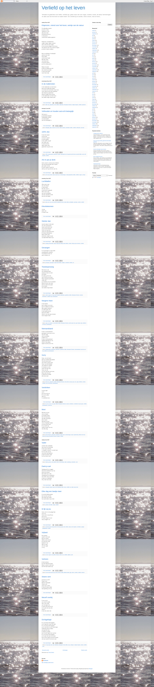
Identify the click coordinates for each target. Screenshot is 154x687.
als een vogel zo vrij (49, 554)
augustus (94, 33)
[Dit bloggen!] (57, 77)
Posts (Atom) (51, 652)
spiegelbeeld (44, 528)
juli (93, 35)
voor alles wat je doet (74, 487)
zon (73, 262)
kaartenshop (76, 434)
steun (65, 487)
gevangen (47, 262)
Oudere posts (84, 650)
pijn (75, 243)
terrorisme (78, 243)
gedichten (67, 295)
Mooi (43, 409)
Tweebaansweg (48, 267)
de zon (50, 403)
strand (67, 403)
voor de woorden (49, 383)
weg (51, 296)
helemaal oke (63, 154)
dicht (54, 644)
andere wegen (48, 295)
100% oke (45, 132)
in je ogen (53, 403)
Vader (44, 443)
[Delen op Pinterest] (62, 77)
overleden (79, 526)
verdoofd (67, 262)
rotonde (81, 295)
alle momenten (48, 434)
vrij (47, 350)
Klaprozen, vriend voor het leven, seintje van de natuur (63, 25)
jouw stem (64, 526)
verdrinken (71, 403)
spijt (77, 381)
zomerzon (50, 405)
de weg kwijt (47, 644)
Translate (99, 177)
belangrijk (47, 127)
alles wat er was (48, 202)
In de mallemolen (48, 84)
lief (49, 504)
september (94, 50)
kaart (72, 434)
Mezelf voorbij (47, 597)
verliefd (80, 104)
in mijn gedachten (69, 174)
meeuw (57, 554)
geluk (51, 127)
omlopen (72, 644)
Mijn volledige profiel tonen (47, 662)
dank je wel (55, 487)
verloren (82, 572)
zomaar (83, 174)
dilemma (56, 644)
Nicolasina (45, 660)
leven (55, 104)
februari (94, 42)
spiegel (82, 526)
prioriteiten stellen (69, 127)
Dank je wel (46, 466)
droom (62, 202)
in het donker (55, 323)
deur (51, 644)
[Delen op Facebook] (60, 77)
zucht (72, 554)
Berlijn (61, 243)
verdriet (47, 155)
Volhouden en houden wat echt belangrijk (58, 111)
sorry (75, 381)
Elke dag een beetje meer (52, 491)
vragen (80, 174)
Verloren (45, 559)
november (94, 47)
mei (93, 56)
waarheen (84, 104)
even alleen (50, 323)
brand (64, 243)
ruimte (60, 554)
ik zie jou (58, 526)
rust (63, 554)
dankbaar (59, 487)
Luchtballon (46, 181)
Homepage (65, 650)
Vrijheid (44, 532)
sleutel (82, 644)
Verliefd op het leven (63, 7)
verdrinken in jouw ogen (78, 403)
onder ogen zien (72, 323)
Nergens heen (47, 301)
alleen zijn (47, 104)
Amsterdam (51, 243)
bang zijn (58, 243)
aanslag (46, 243)
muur (69, 644)
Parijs (73, 243)
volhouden (78, 127)
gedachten (52, 104)
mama (69, 526)
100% (46, 154)
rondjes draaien (75, 104)
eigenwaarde (50, 154)
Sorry (44, 355)
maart (93, 30)
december (94, 45)
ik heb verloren (58, 572)
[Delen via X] (59, 77)
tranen (73, 572)
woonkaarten (55, 296)
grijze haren (62, 434)
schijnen (63, 262)
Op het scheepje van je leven (99, 149)
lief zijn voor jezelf (75, 154)
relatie (54, 504)
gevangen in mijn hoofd (54, 262)
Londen (69, 243)
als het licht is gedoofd (56, 202)
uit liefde (80, 381)
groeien (46, 504)
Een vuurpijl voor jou (97, 156)
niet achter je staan (68, 381)
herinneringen (63, 174)
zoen (43, 646)
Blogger (90, 668)
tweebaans (44, 296)
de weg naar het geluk (55, 295)
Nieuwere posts (45, 650)
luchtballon (71, 202)
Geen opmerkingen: (47, 76)
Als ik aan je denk (48, 160)
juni (93, 37)
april (93, 38)
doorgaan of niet (62, 644)
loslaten (63, 127)
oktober (94, 48)
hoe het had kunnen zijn (50, 572)
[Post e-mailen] (53, 76)
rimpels (58, 436)
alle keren (47, 381)
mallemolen (61, 104)
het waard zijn (69, 154)
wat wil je (82, 127)
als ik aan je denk (48, 174)
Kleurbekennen (47, 206)
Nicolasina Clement (68, 104)
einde (65, 202)
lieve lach (83, 434)
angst (55, 243)
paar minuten (78, 323)
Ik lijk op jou (46, 509)
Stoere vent (46, 577)
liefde (58, 104)
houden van (54, 127)
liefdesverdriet (66, 572)
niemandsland (77, 349)
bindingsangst (48, 349)
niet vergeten (73, 526)
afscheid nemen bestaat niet (50, 526)
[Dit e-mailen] (56, 77)
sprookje (75, 202)
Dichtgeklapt (46, 620)
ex (59, 174)
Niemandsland (47, 329)
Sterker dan (46, 221)
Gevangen (46, 248)
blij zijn (51, 487)
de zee (46, 403)
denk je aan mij (55, 174)
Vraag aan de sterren (98, 133)
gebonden (53, 349)
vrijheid (68, 554)
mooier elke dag (45, 436)
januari (93, 32)
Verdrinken (46, 388)
